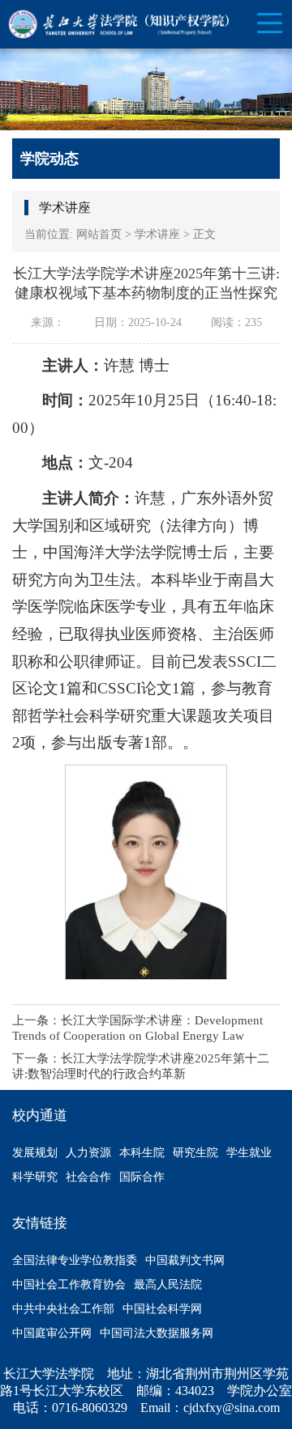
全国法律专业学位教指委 (74, 1260)
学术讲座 (157, 234)
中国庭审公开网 (52, 1333)
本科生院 (142, 1153)
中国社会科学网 (162, 1309)
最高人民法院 (168, 1284)
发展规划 (35, 1153)
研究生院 (195, 1153)
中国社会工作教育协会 (69, 1284)
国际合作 (142, 1177)
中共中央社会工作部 (63, 1309)
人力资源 (88, 1153)
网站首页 (99, 234)
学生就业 (249, 1153)
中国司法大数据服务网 (156, 1333)
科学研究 (35, 1177)
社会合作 (88, 1177)
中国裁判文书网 (185, 1260)
